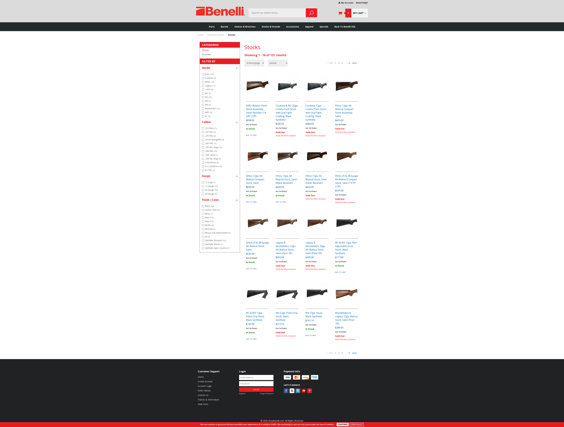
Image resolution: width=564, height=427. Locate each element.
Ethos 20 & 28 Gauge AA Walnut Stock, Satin (257, 246)
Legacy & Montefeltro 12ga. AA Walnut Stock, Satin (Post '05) (286, 248)
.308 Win (211, 151)
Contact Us (203, 395)
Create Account (205, 381)
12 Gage (210, 182)
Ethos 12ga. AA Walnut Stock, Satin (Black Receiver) (286, 179)
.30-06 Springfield (214, 139)
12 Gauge (211, 186)
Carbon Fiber (212, 209)
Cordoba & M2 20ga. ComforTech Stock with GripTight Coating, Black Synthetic (287, 112)
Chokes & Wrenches (245, 26)
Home (201, 34)
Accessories (292, 26)
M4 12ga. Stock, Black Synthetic (314, 314)
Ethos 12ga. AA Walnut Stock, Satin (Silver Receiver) (316, 179)
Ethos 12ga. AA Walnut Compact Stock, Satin (255, 179)
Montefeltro (212, 108)
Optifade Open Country (217, 248)
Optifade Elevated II (215, 240)
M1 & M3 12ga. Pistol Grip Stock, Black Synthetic (255, 316)
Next (354, 63)
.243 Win (210, 132)
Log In (256, 389)
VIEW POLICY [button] (356, 424)
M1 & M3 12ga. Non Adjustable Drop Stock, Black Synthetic (346, 248)
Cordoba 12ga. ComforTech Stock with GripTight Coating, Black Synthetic (316, 112)
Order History (204, 390)
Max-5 (209, 221)
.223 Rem (210, 128)
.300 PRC (210, 143)
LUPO (209, 89)
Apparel (309, 26)
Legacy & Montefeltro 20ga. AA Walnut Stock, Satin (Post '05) (315, 248)
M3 (208, 100)
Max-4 (209, 217)
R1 (207, 116)
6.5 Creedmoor (213, 166)
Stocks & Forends (271, 26)
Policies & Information (208, 399)
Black (209, 206)
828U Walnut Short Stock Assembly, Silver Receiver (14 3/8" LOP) (256, 111)
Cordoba (210, 78)
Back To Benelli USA (344, 26)
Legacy (210, 85)
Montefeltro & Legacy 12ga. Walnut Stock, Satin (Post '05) (346, 318)
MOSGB (210, 229)
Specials (324, 26)
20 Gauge (211, 189)
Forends (206, 54)
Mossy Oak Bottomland (217, 232)
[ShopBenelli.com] (220, 10)
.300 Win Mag (213, 147)
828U (209, 74)
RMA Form (203, 404)
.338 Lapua (211, 154)
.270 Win (210, 135)
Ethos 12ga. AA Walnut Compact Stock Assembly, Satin (344, 111)
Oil (207, 236)
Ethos (209, 81)
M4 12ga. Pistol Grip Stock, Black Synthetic (287, 316)
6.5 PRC (210, 170)
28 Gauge (211, 193)
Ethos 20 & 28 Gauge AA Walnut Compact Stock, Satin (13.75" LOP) (346, 181)
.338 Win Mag (212, 158)
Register (242, 393)
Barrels (224, 26)
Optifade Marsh (213, 244)
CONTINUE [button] (343, 424)
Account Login (205, 386)
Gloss (209, 213)
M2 (208, 97)
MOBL (209, 225)
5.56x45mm (212, 162)
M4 (208, 104)
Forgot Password (266, 393)
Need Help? (362, 2)
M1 (208, 93)
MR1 (208, 112)
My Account (346, 2)
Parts (212, 26)
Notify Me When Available (286, 136)
